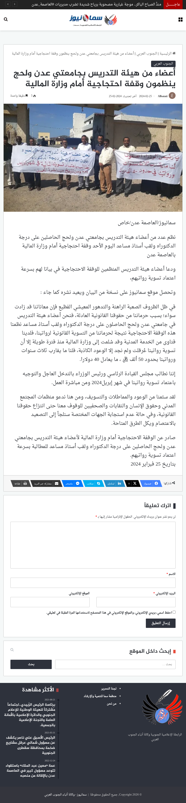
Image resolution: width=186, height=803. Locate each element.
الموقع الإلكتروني (79, 593)
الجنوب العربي (147, 53)
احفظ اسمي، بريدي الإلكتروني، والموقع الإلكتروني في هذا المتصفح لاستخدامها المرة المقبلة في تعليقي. (109, 613)
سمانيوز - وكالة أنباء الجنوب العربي (65, 795)
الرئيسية (166, 53)
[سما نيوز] (93, 20)
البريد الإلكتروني (164, 593)
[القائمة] (180, 21)
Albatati (162, 96)
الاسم (171, 574)
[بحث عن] (5, 21)
